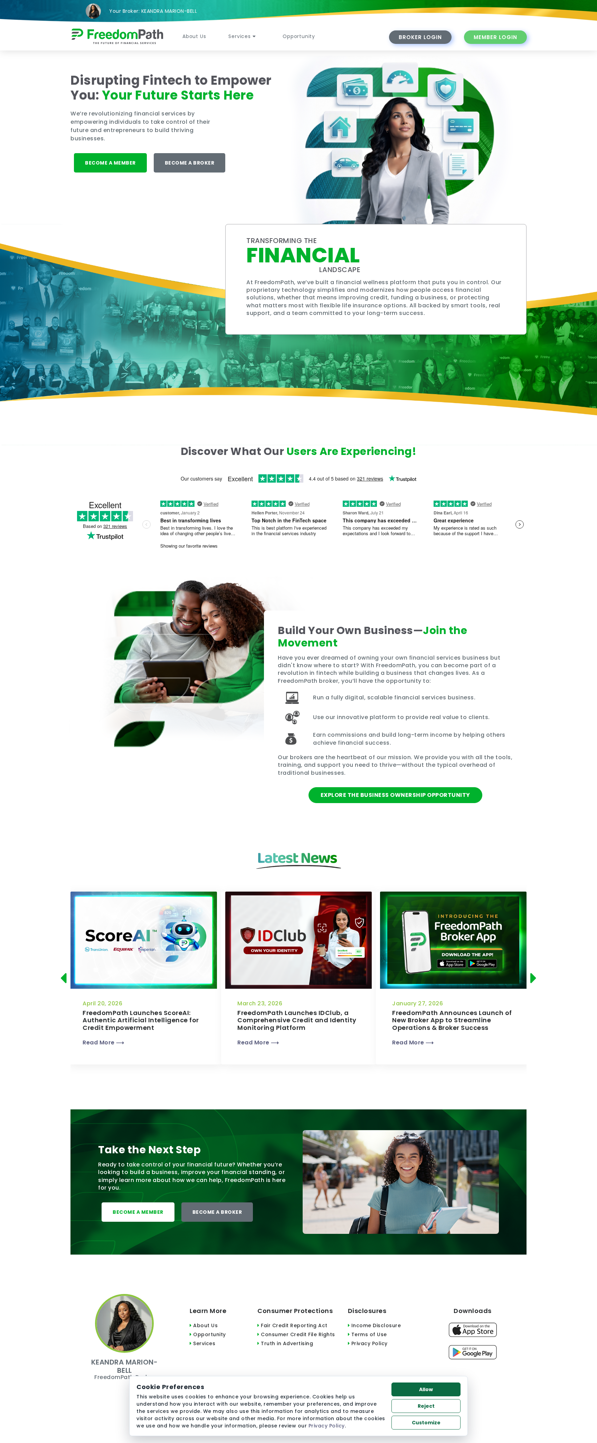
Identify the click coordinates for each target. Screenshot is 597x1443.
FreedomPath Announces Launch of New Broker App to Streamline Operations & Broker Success (452, 1020)
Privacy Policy (369, 1343)
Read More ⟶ (103, 1042)
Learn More (208, 1310)
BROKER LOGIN (420, 37)
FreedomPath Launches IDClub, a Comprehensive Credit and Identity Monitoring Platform (297, 1020)
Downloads (473, 1310)
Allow (426, 1389)
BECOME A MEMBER (110, 162)
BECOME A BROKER (190, 162)
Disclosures (367, 1310)
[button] (65, 978)
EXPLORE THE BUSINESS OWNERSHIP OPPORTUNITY (395, 795)
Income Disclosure (375, 1325)
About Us (194, 36)
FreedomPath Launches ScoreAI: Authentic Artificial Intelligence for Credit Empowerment (141, 1020)
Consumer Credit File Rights (297, 1334)
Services (240, 36)
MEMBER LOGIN (495, 37)
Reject (426, 1406)
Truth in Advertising (286, 1343)
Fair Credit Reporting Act (293, 1325)
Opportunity (299, 36)
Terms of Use (368, 1334)
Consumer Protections (295, 1310)
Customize (426, 1422)
